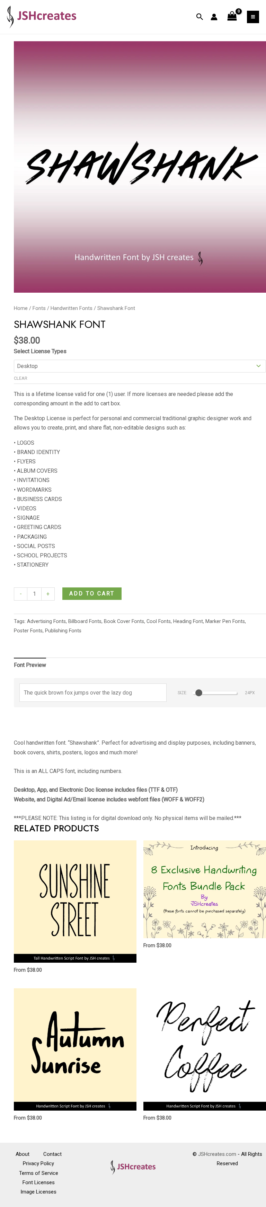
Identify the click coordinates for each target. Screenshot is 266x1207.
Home (21, 308)
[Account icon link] (214, 16)
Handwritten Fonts (71, 308)
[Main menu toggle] (253, 17)
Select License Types (40, 351)
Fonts (39, 308)
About (22, 1154)
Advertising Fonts (46, 621)
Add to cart (92, 593)
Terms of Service (38, 1173)
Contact (52, 1154)
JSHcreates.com (217, 1154)
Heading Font (188, 621)
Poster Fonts (28, 631)
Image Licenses (38, 1192)
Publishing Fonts (63, 631)
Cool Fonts (159, 621)
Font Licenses (39, 1182)
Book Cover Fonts (124, 621)
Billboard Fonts (84, 621)
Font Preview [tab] (30, 665)
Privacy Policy (38, 1163)
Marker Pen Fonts (225, 621)
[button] (200, 17)
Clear (20, 378)
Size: (182, 693)
